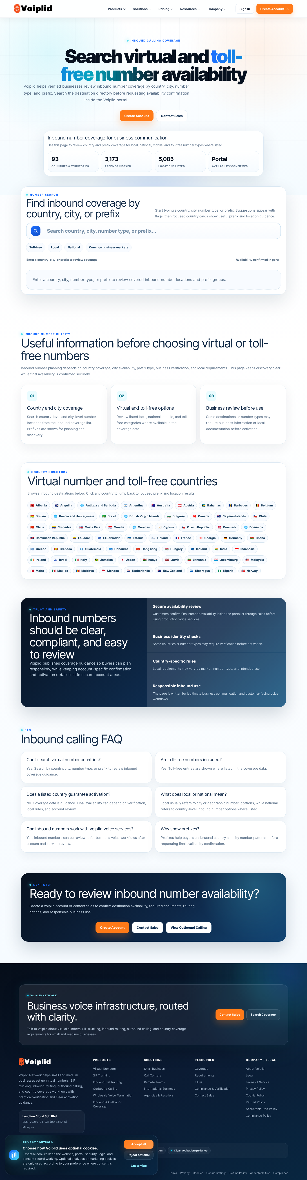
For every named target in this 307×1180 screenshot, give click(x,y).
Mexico (60, 570)
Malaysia (254, 559)
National (74, 247)
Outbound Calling (105, 1088)
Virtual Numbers (104, 1068)
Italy (81, 559)
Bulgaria (176, 516)
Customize (139, 1165)
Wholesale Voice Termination (113, 1095)
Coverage (201, 1068)
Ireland (38, 559)
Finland (159, 538)
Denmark (227, 527)
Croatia (116, 527)
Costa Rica (89, 527)
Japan (128, 559)
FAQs (198, 1082)
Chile (260, 516)
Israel (60, 559)
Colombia (61, 527)
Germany (233, 538)
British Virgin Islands (141, 516)
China (37, 527)
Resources (188, 9)
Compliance (280, 1173)
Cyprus (166, 527)
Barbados (238, 505)
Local (55, 247)
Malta (37, 570)
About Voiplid (255, 1068)
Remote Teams (154, 1082)
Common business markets (108, 247)
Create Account (274, 9)
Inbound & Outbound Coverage (107, 1104)
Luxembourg (226, 559)
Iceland (199, 549)
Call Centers (152, 1075)
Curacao (141, 527)
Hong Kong (146, 549)
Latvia (172, 559)
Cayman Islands (231, 516)
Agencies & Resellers (159, 1095)
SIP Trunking (101, 1075)
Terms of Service (257, 1082)
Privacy (185, 1173)
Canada (201, 516)
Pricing (163, 9)
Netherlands (138, 570)
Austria (186, 505)
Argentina (134, 505)
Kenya (150, 559)
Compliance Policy (258, 1115)
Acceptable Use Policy (261, 1109)
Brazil (109, 516)
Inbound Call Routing (107, 1082)
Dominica (253, 527)
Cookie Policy (255, 1095)
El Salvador (109, 538)
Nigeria (226, 570)
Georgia (207, 538)
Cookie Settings (216, 1173)
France (183, 538)
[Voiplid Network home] (33, 8)
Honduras (118, 549)
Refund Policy (255, 1102)
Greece (38, 549)
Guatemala (90, 549)
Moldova (85, 570)
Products (115, 9)
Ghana (257, 538)
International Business (159, 1088)
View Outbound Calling (189, 927)
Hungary (174, 549)
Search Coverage (263, 1014)
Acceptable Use (260, 1173)
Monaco (110, 570)
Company (214, 9)
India (221, 549)
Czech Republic (196, 527)
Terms (173, 1173)
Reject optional (139, 1155)
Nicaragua (200, 570)
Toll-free (35, 247)
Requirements (204, 1075)
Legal (249, 1075)
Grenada (63, 549)
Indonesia (245, 549)
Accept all (138, 1144)
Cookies (198, 1173)
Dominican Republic (47, 538)
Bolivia (38, 516)
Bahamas (211, 505)
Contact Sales (172, 116)
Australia (160, 505)
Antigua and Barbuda (98, 505)
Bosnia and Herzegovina (74, 516)
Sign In (245, 9)
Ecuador (81, 538)
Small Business (154, 1068)
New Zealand (170, 570)
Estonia (135, 538)
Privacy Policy (255, 1088)
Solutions (140, 9)
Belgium (264, 505)
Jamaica (104, 559)
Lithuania (196, 559)
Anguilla (63, 505)
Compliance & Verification (212, 1088)
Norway (249, 570)
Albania (38, 505)
